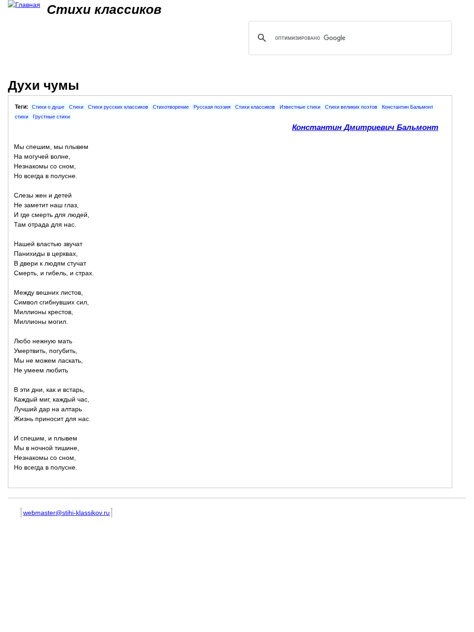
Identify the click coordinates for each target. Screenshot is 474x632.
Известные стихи (300, 107)
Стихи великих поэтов (351, 107)
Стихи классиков (255, 107)
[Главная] (24, 5)
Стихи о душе (48, 107)
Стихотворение (171, 107)
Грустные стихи (51, 116)
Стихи (76, 107)
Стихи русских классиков (118, 107)
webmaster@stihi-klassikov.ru (66, 512)
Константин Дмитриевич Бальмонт (365, 127)
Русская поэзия (212, 107)
